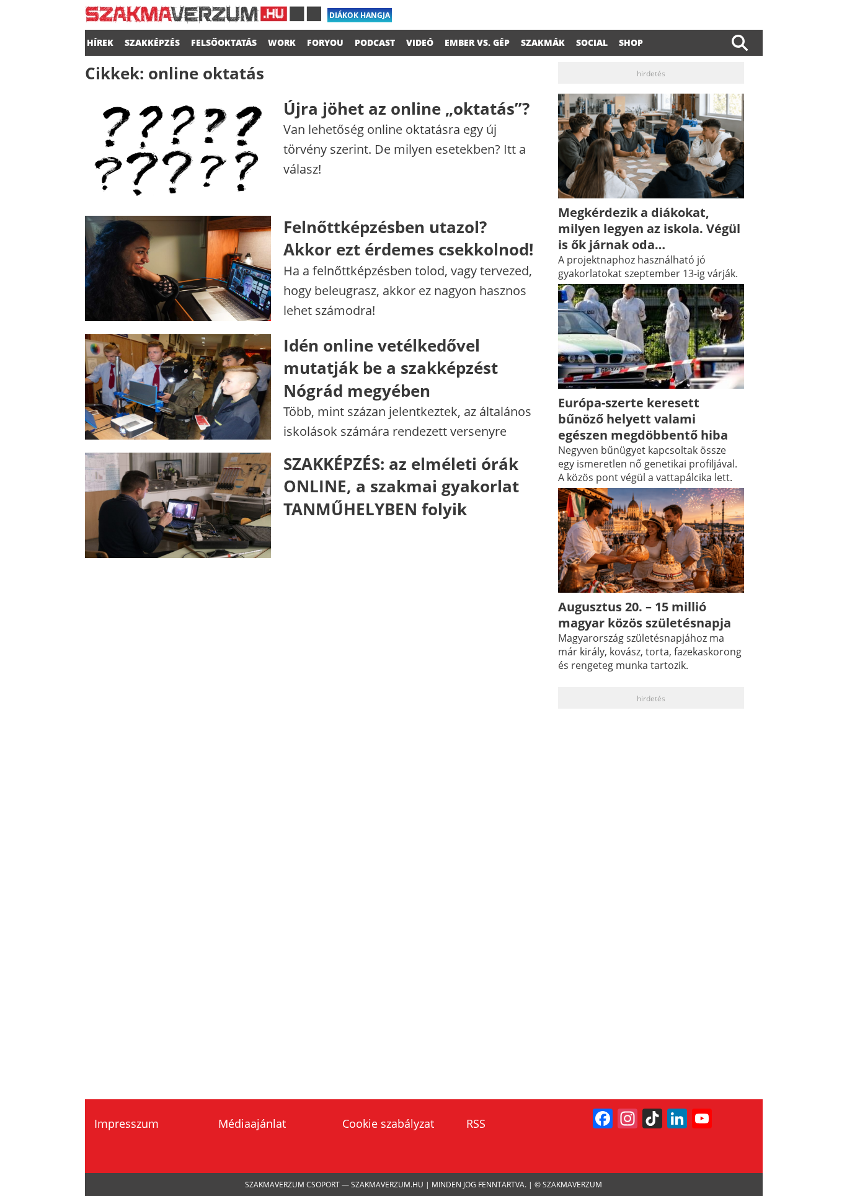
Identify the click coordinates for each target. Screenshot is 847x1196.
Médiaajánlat (252, 1123)
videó (419, 41)
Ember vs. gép (477, 41)
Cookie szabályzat (388, 1123)
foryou (325, 41)
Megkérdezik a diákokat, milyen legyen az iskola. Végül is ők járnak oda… (649, 228)
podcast (375, 41)
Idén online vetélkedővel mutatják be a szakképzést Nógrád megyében (390, 368)
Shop (631, 41)
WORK (282, 41)
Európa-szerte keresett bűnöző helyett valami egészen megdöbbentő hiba (643, 418)
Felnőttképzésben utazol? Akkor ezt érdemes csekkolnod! (408, 238)
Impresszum (126, 1123)
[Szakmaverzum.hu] (203, 18)
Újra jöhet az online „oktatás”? (406, 108)
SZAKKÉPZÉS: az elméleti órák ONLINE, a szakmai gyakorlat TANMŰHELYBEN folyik (401, 486)
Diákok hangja (359, 15)
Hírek (100, 41)
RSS (476, 1123)
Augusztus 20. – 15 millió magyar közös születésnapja (644, 614)
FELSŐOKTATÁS (224, 41)
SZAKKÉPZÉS (152, 41)
